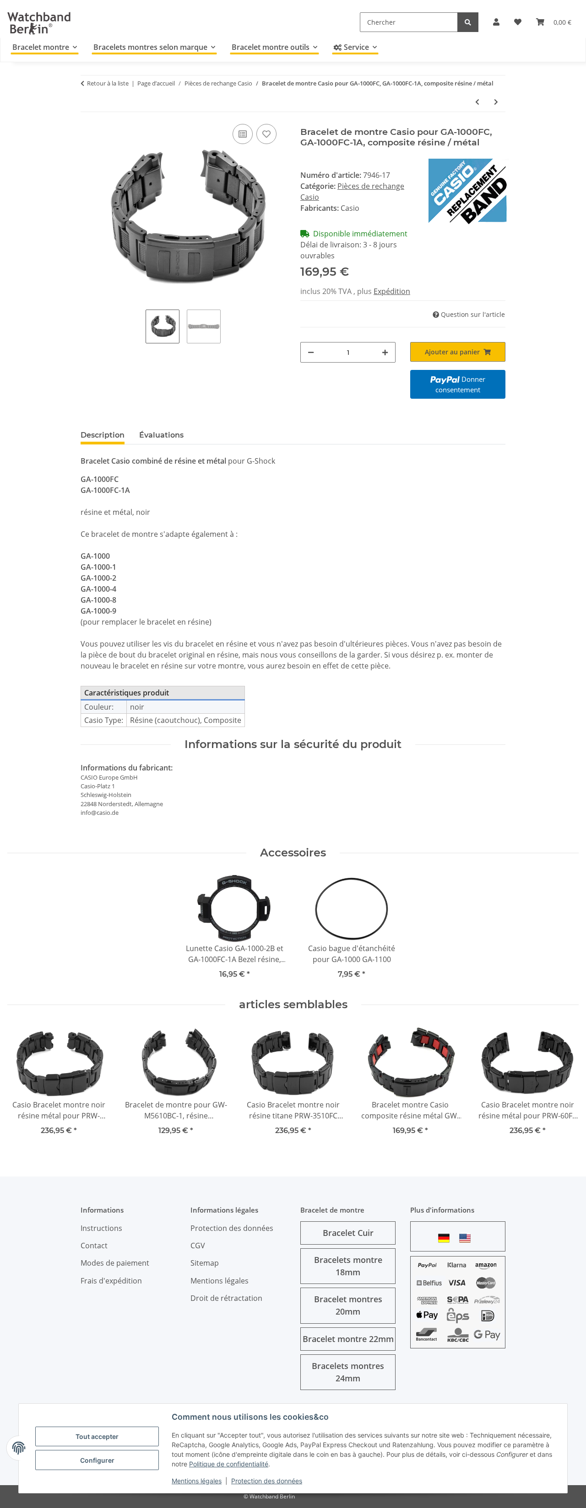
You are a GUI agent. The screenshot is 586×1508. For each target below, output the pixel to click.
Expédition (392, 291)
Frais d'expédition (111, 1281)
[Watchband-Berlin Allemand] (446, 1238)
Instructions (101, 1228)
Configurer (97, 1460)
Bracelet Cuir (348, 1232)
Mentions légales (197, 1481)
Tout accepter (97, 1436)
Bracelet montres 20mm (348, 1305)
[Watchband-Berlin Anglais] (467, 1238)
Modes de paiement (115, 1263)
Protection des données (266, 1481)
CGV (197, 1246)
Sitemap (204, 1263)
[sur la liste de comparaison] (243, 134)
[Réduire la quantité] (311, 352)
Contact (94, 1246)
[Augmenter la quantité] (385, 352)
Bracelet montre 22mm (348, 1338)
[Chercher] (467, 22)
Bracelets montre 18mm (348, 1266)
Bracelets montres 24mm (348, 1372)
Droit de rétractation (226, 1298)
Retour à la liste (108, 83)
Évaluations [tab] (161, 435)
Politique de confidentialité (228, 1464)
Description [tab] (103, 435)
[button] (496, 21)
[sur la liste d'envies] (266, 134)
